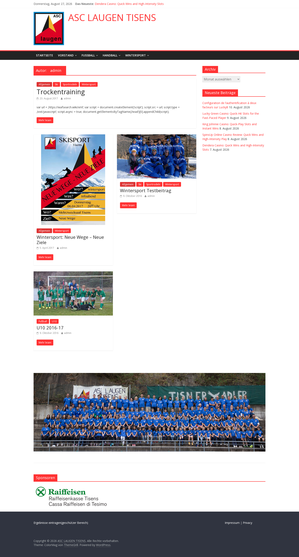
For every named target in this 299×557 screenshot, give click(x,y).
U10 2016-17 (50, 328)
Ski (56, 84)
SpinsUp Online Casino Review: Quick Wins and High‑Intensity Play (138, 4)
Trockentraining (61, 91)
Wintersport (135, 55)
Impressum (232, 523)
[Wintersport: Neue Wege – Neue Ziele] (73, 137)
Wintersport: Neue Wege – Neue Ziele (70, 239)
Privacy (247, 523)
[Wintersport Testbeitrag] (156, 137)
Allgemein (44, 84)
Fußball (88, 55)
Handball (110, 55)
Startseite (44, 55)
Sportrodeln (70, 84)
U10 (54, 321)
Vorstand (66, 55)
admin (67, 98)
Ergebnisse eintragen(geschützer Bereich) (61, 523)
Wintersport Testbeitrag (145, 190)
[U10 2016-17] (73, 274)
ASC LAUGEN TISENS (112, 17)
